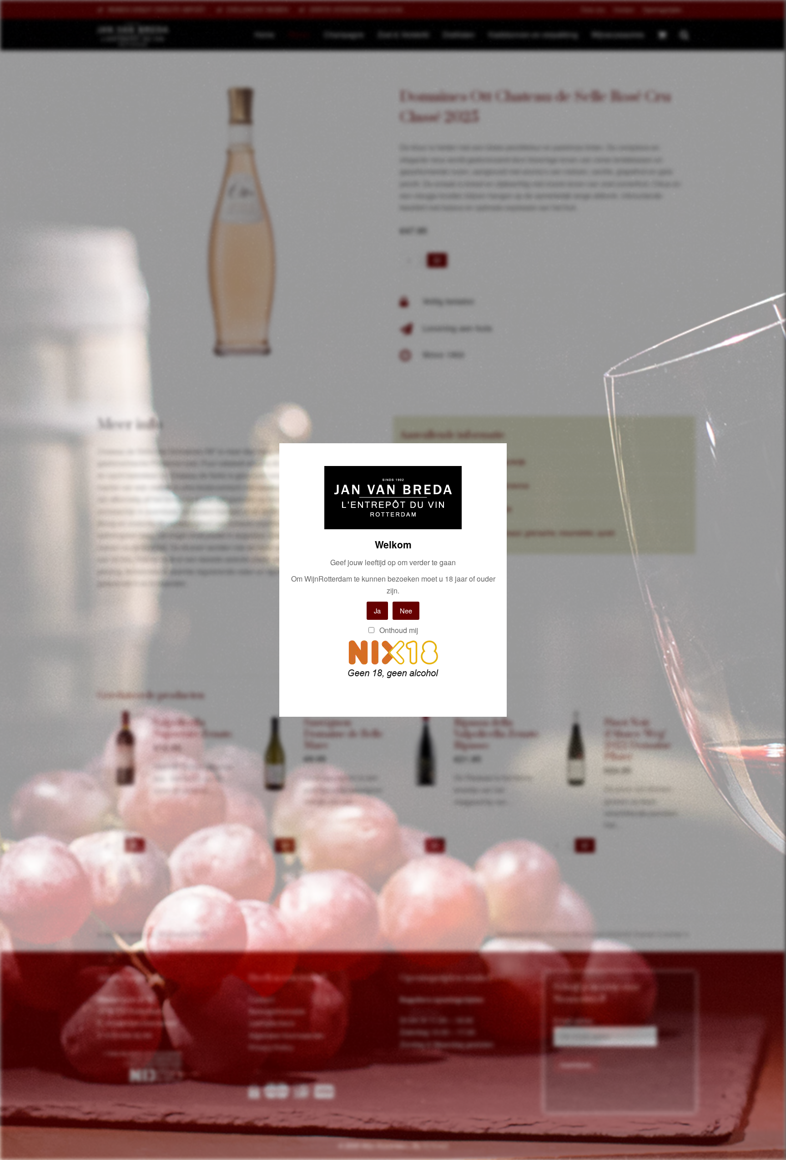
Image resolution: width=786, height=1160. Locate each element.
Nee (406, 610)
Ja (377, 610)
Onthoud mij (398, 630)
